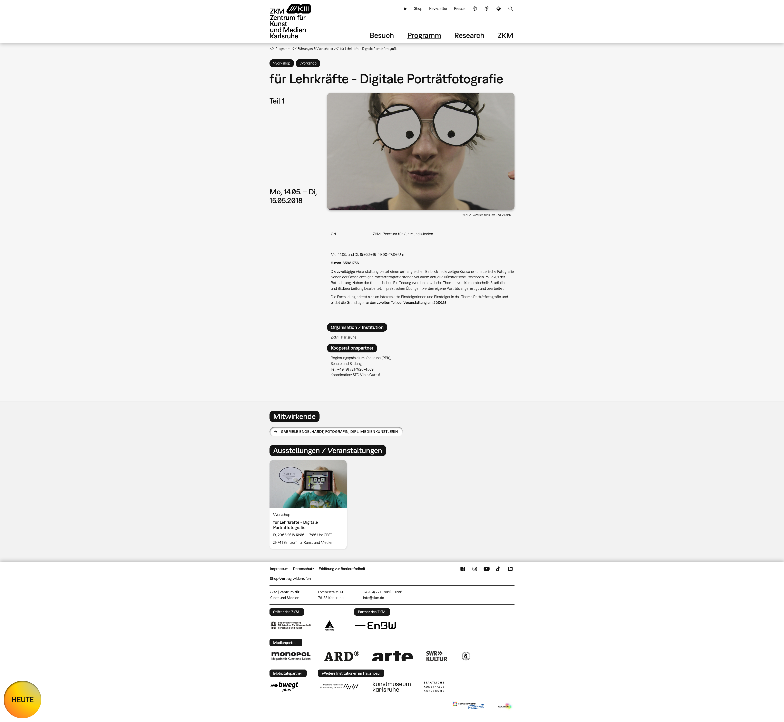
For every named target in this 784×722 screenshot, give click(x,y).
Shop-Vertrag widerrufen (290, 578)
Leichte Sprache (475, 8)
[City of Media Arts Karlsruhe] (505, 706)
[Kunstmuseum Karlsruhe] (392, 687)
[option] (310, 504)
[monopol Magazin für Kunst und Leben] (291, 656)
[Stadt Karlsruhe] (329, 625)
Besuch (382, 35)
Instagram (475, 569)
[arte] (392, 656)
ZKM (505, 35)
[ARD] (341, 656)
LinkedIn (510, 569)
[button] (420, 151)
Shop (418, 8)
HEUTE (22, 699)
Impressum (279, 569)
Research (469, 35)
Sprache (498, 8)
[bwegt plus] (284, 687)
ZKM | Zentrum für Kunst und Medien (403, 234)
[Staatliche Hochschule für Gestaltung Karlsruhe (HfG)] (339, 687)
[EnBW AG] (375, 625)
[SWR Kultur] (437, 656)
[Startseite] (296, 21)
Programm (424, 35)
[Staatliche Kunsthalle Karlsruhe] (434, 687)
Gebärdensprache (486, 8)
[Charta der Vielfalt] (468, 706)
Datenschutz (303, 569)
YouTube (486, 569)
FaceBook (463, 569)
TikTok (498, 569)
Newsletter (438, 8)
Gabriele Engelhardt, (339, 431)
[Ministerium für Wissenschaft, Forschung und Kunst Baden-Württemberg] (291, 625)
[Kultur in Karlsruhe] (466, 656)
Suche (510, 8)
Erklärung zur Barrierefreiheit (342, 569)
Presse (459, 8)
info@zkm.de (373, 598)
